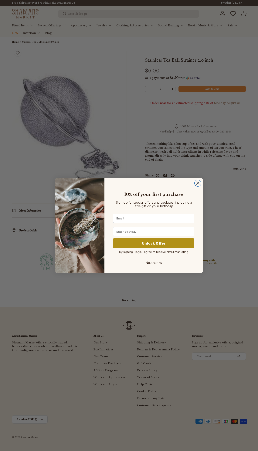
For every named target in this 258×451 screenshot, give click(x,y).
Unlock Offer (153, 243)
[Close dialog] (198, 183)
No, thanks (154, 263)
